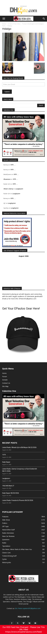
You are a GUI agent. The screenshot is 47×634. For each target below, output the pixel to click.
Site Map (5, 386)
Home (4, 24)
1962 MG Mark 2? (8, 486)
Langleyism (19, 189)
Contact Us (6, 383)
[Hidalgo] (23, 60)
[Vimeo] (23, 623)
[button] (3, 19)
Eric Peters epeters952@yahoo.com (27, 608)
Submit (7, 92)
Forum (4, 376)
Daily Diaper (6, 462)
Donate (5, 380)
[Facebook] (12, 623)
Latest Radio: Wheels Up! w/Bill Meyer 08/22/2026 (19, 447)
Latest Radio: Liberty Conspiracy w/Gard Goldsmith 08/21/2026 (19, 470)
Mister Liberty (8, 189)
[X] (17, 623)
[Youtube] (35, 623)
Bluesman (6, 179)
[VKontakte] (29, 623)
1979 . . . (13, 165)
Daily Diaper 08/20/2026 (10, 493)
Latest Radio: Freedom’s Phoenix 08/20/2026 (17, 500)
